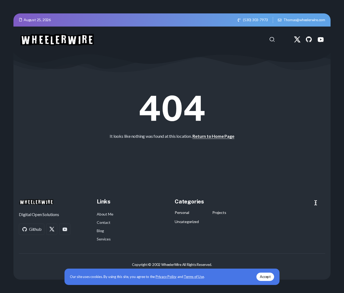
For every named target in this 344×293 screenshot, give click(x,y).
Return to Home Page (213, 136)
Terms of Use (194, 277)
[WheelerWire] (57, 38)
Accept (265, 277)
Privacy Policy (166, 277)
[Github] (308, 39)
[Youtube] (320, 39)
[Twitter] (297, 39)
